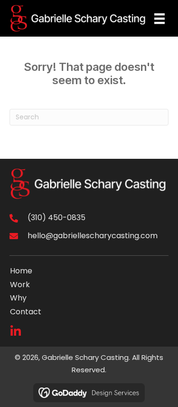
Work (20, 284)
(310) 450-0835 (56, 217)
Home (21, 270)
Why (18, 297)
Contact (25, 311)
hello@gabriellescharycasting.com (93, 235)
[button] (15, 331)
